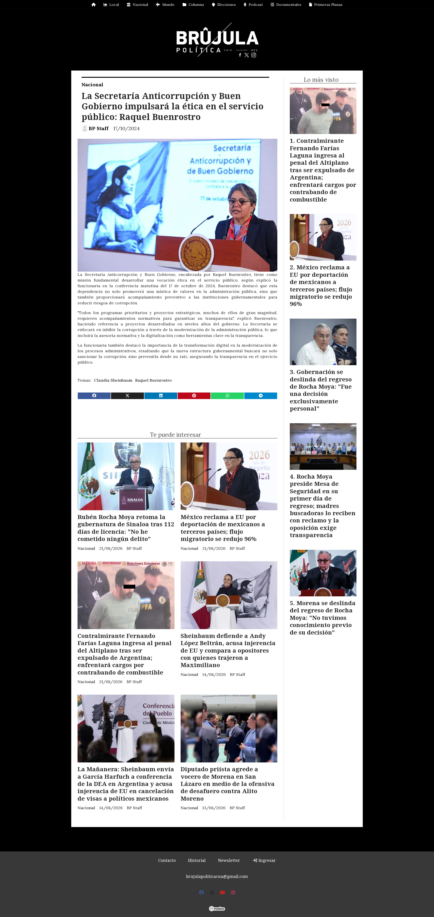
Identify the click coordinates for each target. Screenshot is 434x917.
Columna (196, 4)
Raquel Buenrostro (153, 380)
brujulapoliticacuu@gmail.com (217, 876)
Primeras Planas (328, 4)
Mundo (168, 4)
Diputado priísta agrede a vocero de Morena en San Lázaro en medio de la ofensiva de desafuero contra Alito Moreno (228, 783)
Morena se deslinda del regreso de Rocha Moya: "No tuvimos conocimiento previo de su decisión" (323, 617)
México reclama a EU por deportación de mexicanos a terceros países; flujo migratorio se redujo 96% (223, 528)
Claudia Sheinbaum (113, 380)
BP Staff (98, 128)
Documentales (288, 4)
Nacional (140, 4)
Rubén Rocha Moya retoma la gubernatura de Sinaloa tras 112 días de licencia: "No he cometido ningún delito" (126, 528)
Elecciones (226, 4)
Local (114, 4)
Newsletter (229, 860)
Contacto (167, 860)
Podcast (256, 4)
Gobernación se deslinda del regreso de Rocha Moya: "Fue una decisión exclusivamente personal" (321, 390)
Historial (197, 860)
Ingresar (266, 860)
